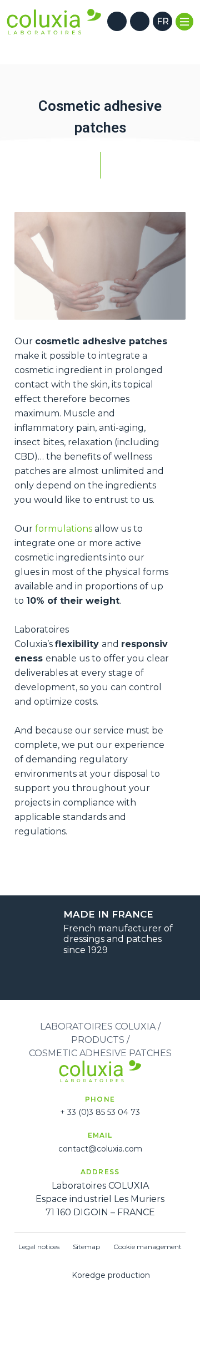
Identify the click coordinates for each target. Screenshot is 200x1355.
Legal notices (38, 1246)
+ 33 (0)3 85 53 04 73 (100, 1112)
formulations (63, 528)
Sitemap (86, 1246)
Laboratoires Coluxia (98, 1026)
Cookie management (147, 1246)
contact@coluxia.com (100, 1149)
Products (97, 1040)
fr (163, 21)
